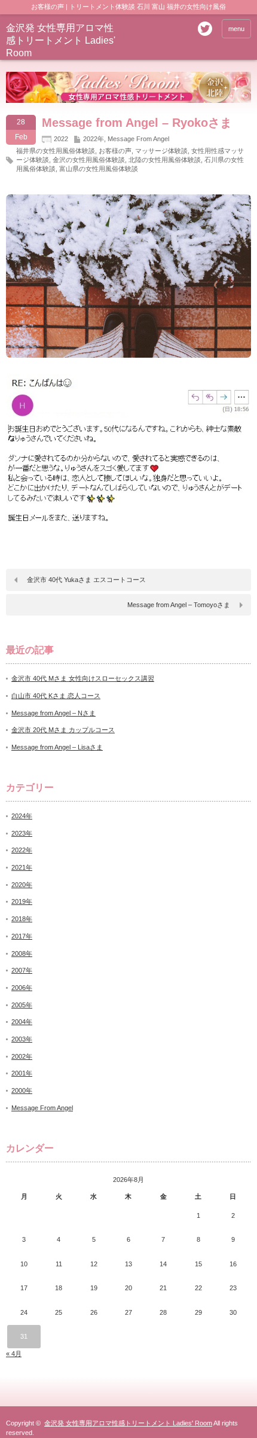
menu (236, 28)
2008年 (21, 953)
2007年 (21, 970)
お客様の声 (115, 150)
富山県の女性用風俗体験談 (98, 168)
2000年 (21, 1090)
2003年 (21, 1039)
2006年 (21, 987)
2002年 (21, 1056)
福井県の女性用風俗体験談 (55, 150)
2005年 (21, 1005)
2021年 (21, 867)
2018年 (21, 918)
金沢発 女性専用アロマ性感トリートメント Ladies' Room (60, 40)
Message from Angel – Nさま (53, 713)
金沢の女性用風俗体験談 (89, 159)
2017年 (21, 936)
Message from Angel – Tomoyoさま (178, 604)
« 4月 (14, 1353)
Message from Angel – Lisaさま (57, 747)
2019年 (21, 901)
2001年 (21, 1073)
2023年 (21, 833)
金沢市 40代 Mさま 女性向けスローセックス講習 (82, 678)
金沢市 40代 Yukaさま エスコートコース (86, 579)
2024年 (21, 815)
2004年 (21, 1021)
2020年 (21, 884)
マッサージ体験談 (161, 150)
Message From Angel (138, 138)
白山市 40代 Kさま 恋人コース (55, 695)
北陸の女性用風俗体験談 (164, 159)
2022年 (93, 138)
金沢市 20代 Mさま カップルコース (63, 729)
